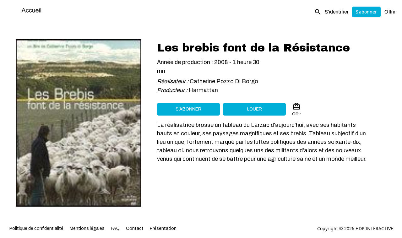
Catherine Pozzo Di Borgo (224, 81)
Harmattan (204, 90)
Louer (254, 109)
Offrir (389, 11)
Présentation (163, 228)
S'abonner (366, 12)
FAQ (115, 228)
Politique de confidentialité (36, 228)
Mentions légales (87, 228)
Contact (135, 228)
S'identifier (337, 11)
